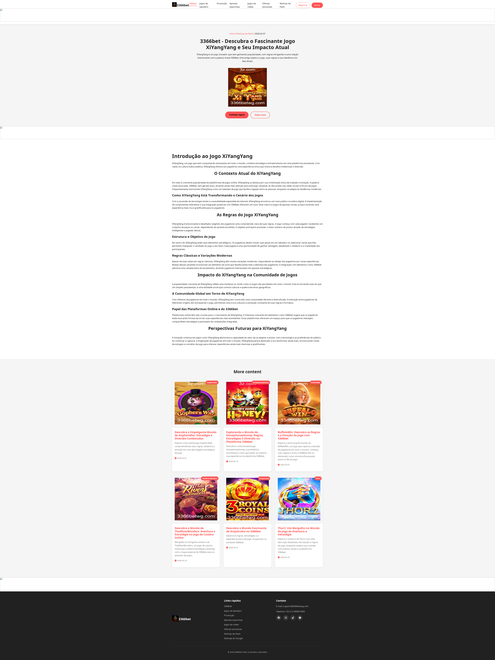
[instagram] (285, 617)
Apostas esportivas (235, 5)
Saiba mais (260, 114)
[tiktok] (292, 617)
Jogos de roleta (252, 5)
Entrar (317, 5)
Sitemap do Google (233, 638)
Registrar (303, 5)
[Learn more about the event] (247, 20)
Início (232, 33)
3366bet (193, 3)
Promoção (222, 3)
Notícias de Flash (285, 5)
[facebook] (278, 617)
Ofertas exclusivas (267, 5)
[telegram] (300, 617)
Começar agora (237, 114)
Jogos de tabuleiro (203, 5)
